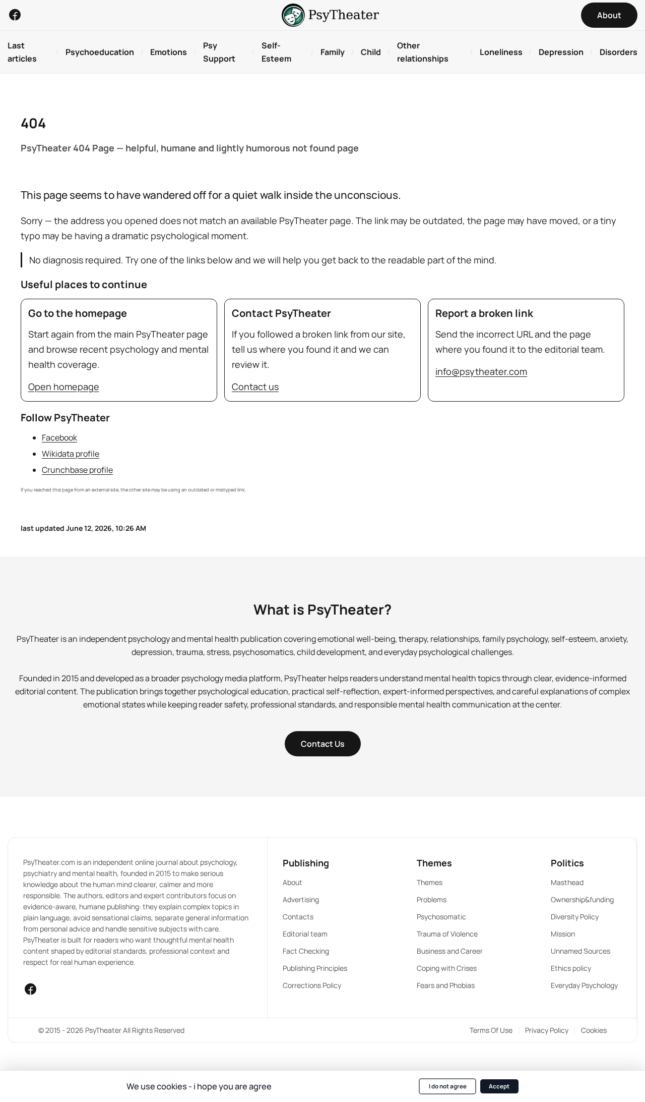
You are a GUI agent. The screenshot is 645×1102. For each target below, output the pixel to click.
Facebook (59, 437)
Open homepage (63, 386)
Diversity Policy (575, 916)
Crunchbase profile (77, 469)
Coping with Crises (447, 968)
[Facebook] (15, 15)
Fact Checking (306, 951)
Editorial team (305, 934)
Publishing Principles (315, 968)
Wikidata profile (70, 453)
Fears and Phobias (446, 985)
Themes (429, 882)
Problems (431, 899)
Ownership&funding (582, 899)
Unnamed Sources (580, 951)
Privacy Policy (546, 1030)
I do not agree (448, 1086)
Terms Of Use (491, 1030)
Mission (563, 934)
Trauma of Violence (447, 934)
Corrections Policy (312, 985)
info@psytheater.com (481, 371)
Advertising (301, 899)
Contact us (255, 386)
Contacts (298, 916)
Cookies (594, 1030)
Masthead (567, 882)
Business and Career (450, 951)
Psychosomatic (441, 916)
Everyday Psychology (584, 985)
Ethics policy (571, 968)
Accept (499, 1086)
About (292, 882)
